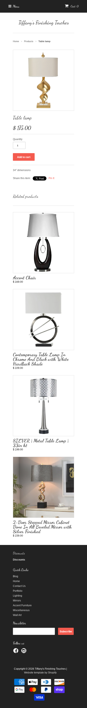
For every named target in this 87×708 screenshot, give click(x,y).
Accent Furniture (22, 605)
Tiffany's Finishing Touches (43, 23)
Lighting (17, 595)
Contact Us (19, 586)
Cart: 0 (74, 6)
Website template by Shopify (40, 672)
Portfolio (17, 590)
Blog (15, 576)
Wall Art (17, 615)
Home (16, 581)
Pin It (51, 178)
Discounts (19, 553)
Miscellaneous (21, 610)
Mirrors (17, 600)
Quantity (17, 139)
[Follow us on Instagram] (24, 652)
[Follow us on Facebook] (16, 652)
